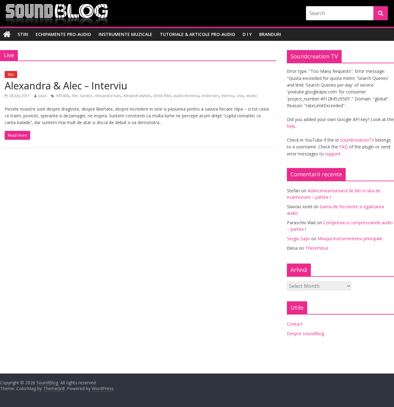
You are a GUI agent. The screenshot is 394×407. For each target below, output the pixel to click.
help (291, 126)
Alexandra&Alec (137, 95)
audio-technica (186, 95)
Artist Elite (162, 95)
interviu (227, 95)
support (332, 154)
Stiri (23, 34)
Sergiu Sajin (298, 238)
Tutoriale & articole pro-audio (197, 34)
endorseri (210, 95)
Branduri (270, 34)
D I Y (247, 34)
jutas (42, 95)
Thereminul (316, 248)
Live (240, 95)
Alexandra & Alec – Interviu (66, 85)
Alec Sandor (81, 95)
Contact (295, 324)
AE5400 (62, 95)
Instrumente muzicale (125, 34)
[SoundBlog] (7, 34)
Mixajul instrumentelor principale (350, 238)
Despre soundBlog (305, 333)
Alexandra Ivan (108, 95)
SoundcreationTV (357, 140)
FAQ (343, 147)
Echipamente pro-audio (63, 34)
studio (251, 95)
